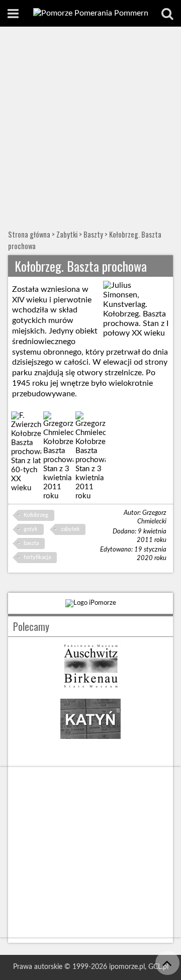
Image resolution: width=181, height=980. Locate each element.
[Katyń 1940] (90, 741)
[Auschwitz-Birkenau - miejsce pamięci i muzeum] (90, 688)
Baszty (93, 234)
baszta (31, 543)
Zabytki (66, 234)
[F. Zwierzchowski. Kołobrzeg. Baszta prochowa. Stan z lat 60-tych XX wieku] (26, 452)
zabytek (70, 529)
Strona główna (29, 234)
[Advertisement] (90, 122)
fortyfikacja (37, 557)
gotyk (31, 529)
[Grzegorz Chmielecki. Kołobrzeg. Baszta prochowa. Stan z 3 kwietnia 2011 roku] (58, 456)
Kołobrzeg (36, 515)
